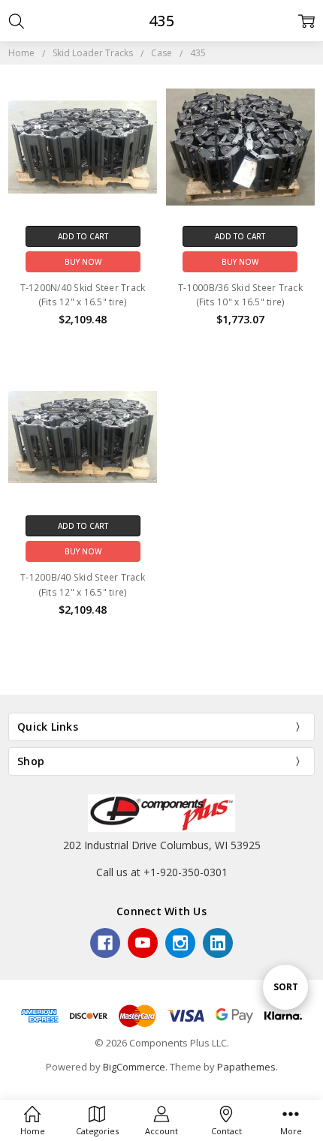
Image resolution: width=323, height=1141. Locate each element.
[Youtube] (143, 943)
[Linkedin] (218, 943)
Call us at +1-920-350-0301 (162, 872)
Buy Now (83, 262)
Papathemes (246, 1066)
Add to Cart (83, 236)
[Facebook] (105, 943)
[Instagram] (180, 943)
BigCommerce (134, 1066)
